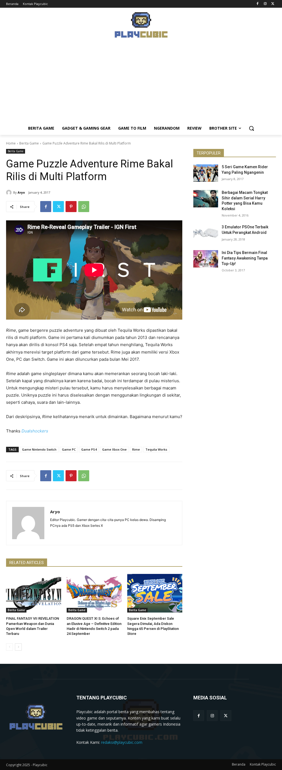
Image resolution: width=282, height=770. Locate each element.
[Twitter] (273, 4)
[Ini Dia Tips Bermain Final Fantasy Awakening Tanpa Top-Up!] (205, 259)
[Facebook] (257, 4)
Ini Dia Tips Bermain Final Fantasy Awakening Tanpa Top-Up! (245, 258)
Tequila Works (156, 449)
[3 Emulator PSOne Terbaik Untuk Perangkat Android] (205, 233)
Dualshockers (34, 431)
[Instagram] (265, 4)
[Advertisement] (141, 83)
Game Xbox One (114, 449)
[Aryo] (9, 192)
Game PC (69, 449)
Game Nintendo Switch (39, 449)
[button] (251, 128)
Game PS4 (89, 449)
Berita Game (29, 143)
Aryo (21, 192)
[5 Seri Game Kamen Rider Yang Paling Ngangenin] (205, 173)
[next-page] (18, 647)
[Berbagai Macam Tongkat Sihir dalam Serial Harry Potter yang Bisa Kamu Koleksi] (205, 198)
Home (11, 143)
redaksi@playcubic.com (121, 742)
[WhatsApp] (83, 206)
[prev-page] (9, 647)
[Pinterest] (71, 206)
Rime (136, 449)
